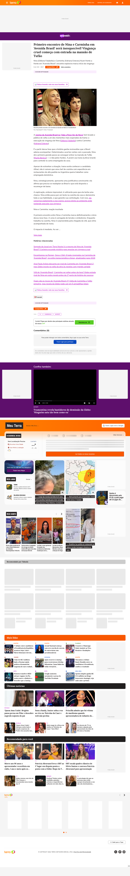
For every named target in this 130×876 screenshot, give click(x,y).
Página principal (15, 2)
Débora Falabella (68, 140)
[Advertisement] (111, 728)
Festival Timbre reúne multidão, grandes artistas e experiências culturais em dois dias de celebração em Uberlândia (55, 781)
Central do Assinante (104, 2)
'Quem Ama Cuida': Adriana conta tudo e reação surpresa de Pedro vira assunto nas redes (24, 728)
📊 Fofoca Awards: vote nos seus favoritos (50, 84)
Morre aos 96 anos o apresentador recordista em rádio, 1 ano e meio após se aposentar (17, 766)
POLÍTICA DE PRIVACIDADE (82, 852)
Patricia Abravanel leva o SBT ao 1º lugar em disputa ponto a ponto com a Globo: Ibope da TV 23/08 (49, 766)
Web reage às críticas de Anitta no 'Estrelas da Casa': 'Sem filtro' (55, 727)
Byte (15, 671)
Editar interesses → (118, 435)
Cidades (16, 657)
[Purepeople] (38, 297)
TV (40, 314)
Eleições (16, 643)
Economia (47, 657)
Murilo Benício (40, 158)
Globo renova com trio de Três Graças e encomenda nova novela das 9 (24, 781)
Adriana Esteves (41, 143)
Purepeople (48, 314)
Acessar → (29, 479)
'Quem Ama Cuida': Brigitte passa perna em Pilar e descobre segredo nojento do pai (18, 713)
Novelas (6, 708)
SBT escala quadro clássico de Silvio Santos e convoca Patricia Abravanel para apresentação (80, 766)
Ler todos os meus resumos (85, 454)
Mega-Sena (78, 671)
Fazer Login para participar (65, 342)
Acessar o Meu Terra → (32, 425)
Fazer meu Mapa (19, 470)
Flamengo (78, 643)
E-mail (117, 2)
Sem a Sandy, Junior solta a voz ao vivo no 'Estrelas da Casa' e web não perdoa (49, 713)
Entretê (57, 314)
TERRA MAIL (91, 2)
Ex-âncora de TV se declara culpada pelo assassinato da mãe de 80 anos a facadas (85, 728)
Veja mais (38, 235)
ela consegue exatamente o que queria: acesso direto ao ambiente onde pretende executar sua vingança (63, 201)
